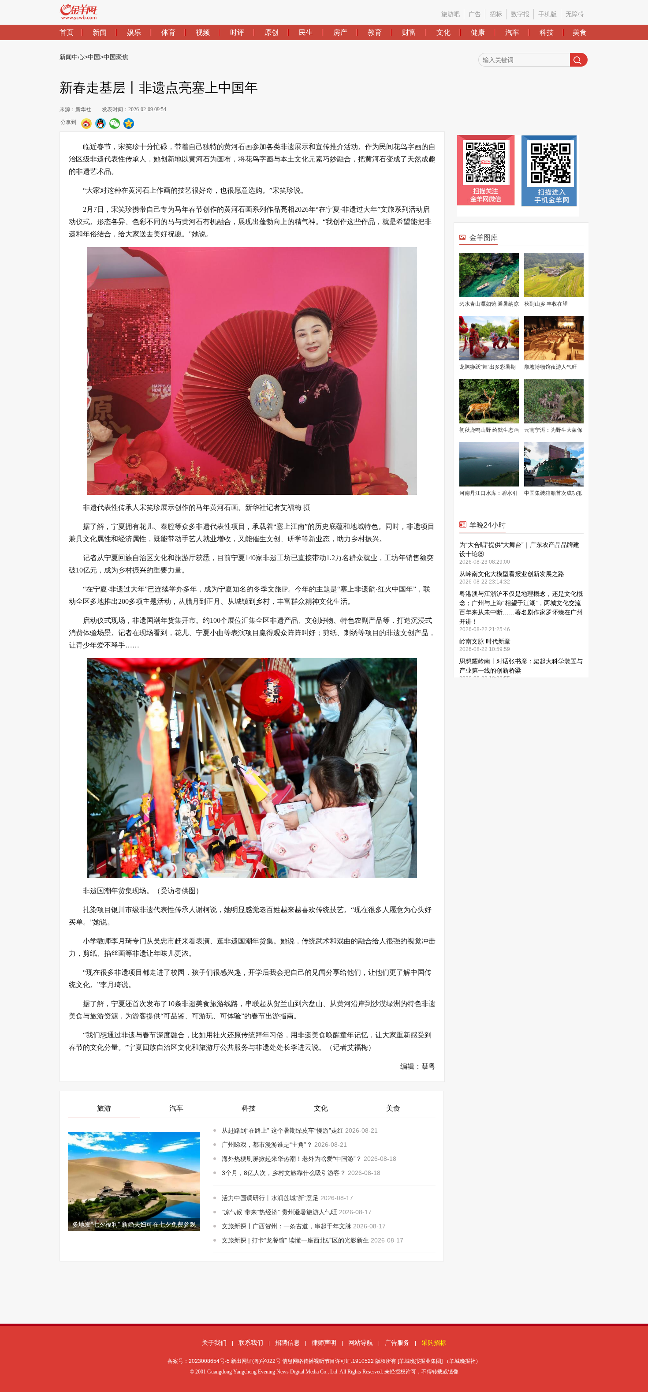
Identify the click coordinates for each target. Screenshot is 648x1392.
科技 (547, 32)
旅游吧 (450, 14)
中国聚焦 (116, 56)
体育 (168, 32)
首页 (67, 32)
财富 (409, 32)
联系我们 (250, 1342)
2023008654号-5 (209, 1361)
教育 (375, 32)
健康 (478, 32)
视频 (203, 32)
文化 (443, 32)
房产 (340, 32)
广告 (475, 14)
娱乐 (134, 32)
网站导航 (360, 1342)
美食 (580, 32)
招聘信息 (287, 1342)
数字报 (520, 14)
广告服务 (397, 1342)
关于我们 (214, 1342)
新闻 (100, 32)
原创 (271, 32)
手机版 (547, 14)
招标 (496, 14)
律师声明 (324, 1342)
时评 (237, 32)
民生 (306, 32)
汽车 (512, 32)
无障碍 (575, 14)
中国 (94, 56)
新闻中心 (72, 56)
